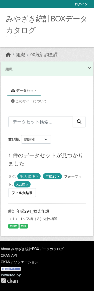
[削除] (37, 176)
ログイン (81, 4)
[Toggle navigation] (11, 39)
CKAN (9, 280)
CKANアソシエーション (19, 261)
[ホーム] (8, 54)
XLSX (13, 226)
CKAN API (9, 255)
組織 (20, 54)
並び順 (13, 139)
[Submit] (79, 121)
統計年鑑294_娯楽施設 (28, 211)
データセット (26, 90)
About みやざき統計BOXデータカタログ (32, 248)
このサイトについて (31, 100)
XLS (23, 226)
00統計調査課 (44, 54)
